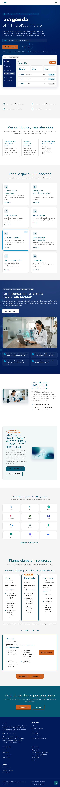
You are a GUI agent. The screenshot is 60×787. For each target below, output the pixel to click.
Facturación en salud (37, 728)
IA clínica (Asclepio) (37, 736)
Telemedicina (35, 733)
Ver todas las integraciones (29, 542)
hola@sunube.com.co (10, 734)
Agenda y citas (36, 731)
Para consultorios (7, 755)
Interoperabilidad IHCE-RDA (39, 755)
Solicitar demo (10, 47)
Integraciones (6, 757)
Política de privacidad (37, 784)
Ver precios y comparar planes (30, 676)
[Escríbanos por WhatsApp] (56, 783)
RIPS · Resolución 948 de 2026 (40, 752)
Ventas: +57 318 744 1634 (11, 736)
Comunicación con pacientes (39, 738)
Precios (34, 760)
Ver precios (25, 47)
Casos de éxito (35, 757)
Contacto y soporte (7, 770)
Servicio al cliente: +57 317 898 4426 (14, 738)
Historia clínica (35, 726)
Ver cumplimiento (15, 468)
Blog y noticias (36, 750)
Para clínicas (5, 752)
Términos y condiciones (38, 781)
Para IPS (4, 750)
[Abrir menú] (56, 2)
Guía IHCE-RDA (14, 473)
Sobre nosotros (6, 767)
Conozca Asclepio (10, 310)
